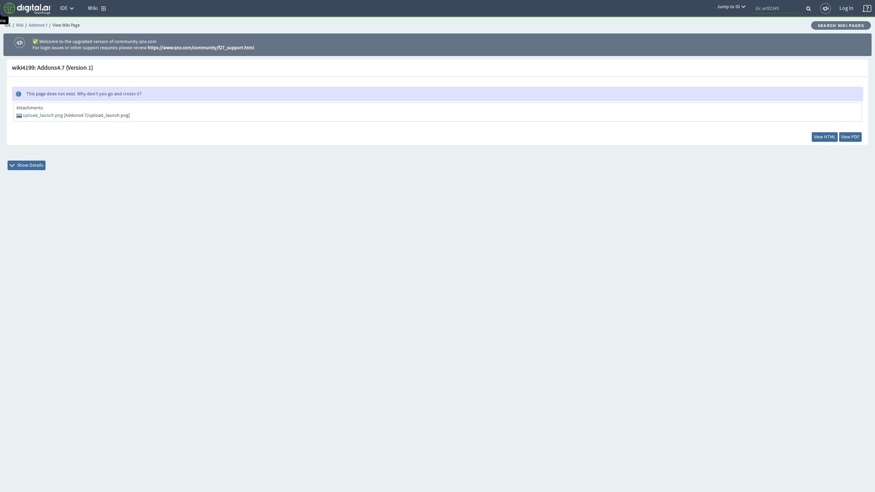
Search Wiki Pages (841, 25)
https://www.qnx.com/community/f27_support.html (201, 48)
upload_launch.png (43, 115)
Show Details (29, 165)
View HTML (825, 137)
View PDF (850, 137)
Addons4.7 (38, 25)
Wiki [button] (94, 8)
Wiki (20, 25)
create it (131, 94)
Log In (846, 8)
